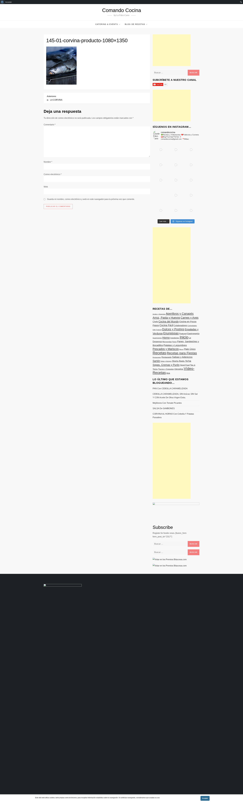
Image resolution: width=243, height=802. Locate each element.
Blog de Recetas (135, 24)
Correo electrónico (53, 174)
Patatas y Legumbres (175, 345)
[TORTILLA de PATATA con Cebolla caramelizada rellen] (161, 180)
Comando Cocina (121, 10)
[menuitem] (2, 2)
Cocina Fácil (166, 325)
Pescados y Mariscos (166, 349)
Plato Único (190, 349)
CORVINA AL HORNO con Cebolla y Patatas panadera (173, 416)
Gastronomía (193, 333)
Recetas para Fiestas (182, 353)
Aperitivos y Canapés (180, 313)
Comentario (49, 125)
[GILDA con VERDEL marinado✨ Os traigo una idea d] (176, 195)
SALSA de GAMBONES (164, 408)
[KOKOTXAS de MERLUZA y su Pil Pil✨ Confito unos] (176, 150)
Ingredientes (174, 338)
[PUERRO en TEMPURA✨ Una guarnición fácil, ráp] (191, 210)
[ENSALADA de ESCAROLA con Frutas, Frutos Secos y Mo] (176, 165)
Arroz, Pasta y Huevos (166, 317)
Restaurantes (157, 357)
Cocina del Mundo (168, 321)
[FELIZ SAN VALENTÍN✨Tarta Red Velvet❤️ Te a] (176, 180)
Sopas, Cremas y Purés (166, 364)
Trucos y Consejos (166, 369)
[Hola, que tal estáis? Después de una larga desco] (161, 165)
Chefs (155, 321)
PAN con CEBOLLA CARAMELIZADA (170, 388)
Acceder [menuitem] (8, 2)
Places (181, 349)
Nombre (48, 162)
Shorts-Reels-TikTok (181, 361)
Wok (168, 373)
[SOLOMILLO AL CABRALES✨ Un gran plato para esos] (176, 210)
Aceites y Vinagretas (159, 314)
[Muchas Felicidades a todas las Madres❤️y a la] (161, 195)
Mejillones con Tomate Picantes (167, 403)
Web (46, 187)
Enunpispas (171, 333)
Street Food (185, 365)
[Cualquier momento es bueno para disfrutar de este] (161, 210)
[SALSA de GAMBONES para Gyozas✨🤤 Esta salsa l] (191, 195)
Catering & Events (106, 24)
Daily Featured (157, 329)
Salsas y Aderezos (182, 357)
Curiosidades (192, 326)
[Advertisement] (172, 50)
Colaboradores (180, 325)
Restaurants (166, 357)
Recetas (159, 353)
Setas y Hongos (166, 361)
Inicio (184, 337)
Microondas (167, 342)
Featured (183, 334)
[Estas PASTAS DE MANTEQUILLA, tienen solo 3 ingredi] (191, 150)
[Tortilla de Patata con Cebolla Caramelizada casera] (161, 150)
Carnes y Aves (189, 317)
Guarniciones (157, 338)
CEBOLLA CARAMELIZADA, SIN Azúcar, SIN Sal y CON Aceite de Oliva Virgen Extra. (175, 396)
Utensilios (178, 369)
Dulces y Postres (173, 329)
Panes (174, 342)
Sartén (156, 361)
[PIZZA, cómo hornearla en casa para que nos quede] (191, 180)
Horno (166, 337)
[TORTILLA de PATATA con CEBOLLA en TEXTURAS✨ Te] (191, 165)
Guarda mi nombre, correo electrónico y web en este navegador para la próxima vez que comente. (91, 199)
